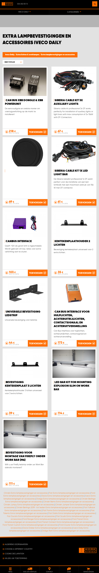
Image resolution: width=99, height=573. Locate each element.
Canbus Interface (19, 241)
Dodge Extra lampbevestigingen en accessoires (58, 499)
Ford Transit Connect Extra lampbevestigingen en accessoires (65, 522)
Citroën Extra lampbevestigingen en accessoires (26, 493)
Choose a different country (18, 549)
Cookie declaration (14, 554)
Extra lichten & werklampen (28, 55)
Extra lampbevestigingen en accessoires (58, 55)
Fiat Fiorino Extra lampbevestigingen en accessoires (66, 510)
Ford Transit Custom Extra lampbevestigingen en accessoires (30, 525)
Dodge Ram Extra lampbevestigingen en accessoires (66, 531)
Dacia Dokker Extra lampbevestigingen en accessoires (47, 528)
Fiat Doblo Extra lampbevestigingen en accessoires (71, 513)
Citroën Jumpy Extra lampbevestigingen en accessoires (29, 504)
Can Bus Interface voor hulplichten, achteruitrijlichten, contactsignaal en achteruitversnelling (72, 319)
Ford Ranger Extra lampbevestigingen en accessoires (47, 519)
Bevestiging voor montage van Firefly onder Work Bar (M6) (25, 456)
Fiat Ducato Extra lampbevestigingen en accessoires (31, 516)
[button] (13, 62)
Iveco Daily (10, 55)
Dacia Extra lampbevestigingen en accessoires (63, 496)
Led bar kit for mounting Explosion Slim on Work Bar (73, 386)
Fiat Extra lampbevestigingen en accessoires (69, 493)
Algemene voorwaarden (16, 544)
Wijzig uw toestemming (16, 558)
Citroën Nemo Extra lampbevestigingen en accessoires (68, 501)
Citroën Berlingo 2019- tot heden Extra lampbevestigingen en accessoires (49, 507)
